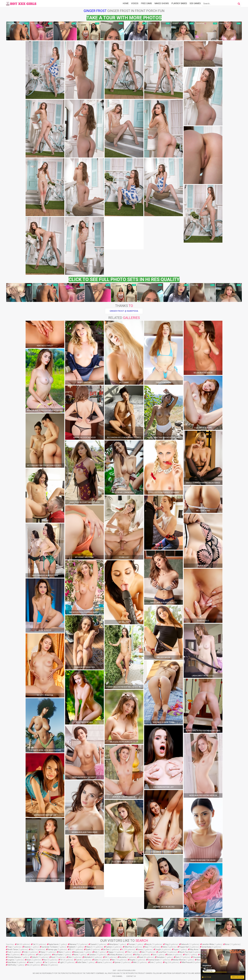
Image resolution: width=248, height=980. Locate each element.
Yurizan (132, 944)
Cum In (79, 960)
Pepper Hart (184, 947)
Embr (26, 952)
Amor (227, 944)
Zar (45, 962)
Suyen (176, 949)
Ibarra (99, 962)
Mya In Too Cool (185, 952)
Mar (113, 960)
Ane (143, 952)
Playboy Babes (179, 3)
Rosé (141, 957)
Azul (53, 957)
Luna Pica (162, 952)
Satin (96, 960)
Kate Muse (11, 962)
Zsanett (93, 944)
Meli (134, 962)
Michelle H (88, 957)
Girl (18, 944)
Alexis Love (78, 952)
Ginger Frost (95, 11)
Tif (61, 960)
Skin (70, 957)
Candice (92, 955)
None (76, 955)
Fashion (109, 947)
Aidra (164, 947)
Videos (134, 3)
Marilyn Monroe (179, 960)
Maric (60, 952)
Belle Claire (81, 962)
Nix (8, 955)
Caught (158, 949)
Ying (166, 944)
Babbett (72, 947)
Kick (95, 952)
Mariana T (73, 944)
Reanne (27, 947)
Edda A (35, 957)
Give (154, 955)
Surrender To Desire (49, 947)
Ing (166, 962)
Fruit (9, 952)
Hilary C (89, 947)
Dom (177, 957)
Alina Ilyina (113, 944)
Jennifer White (208, 944)
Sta (31, 949)
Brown (169, 955)
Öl (70, 949)
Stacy (42, 952)
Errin (152, 962)
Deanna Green (153, 960)
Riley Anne (194, 949)
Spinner (117, 962)
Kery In (148, 944)
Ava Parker (58, 955)
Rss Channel (117, 976)
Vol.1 (187, 955)
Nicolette (122, 957)
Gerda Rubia (206, 947)
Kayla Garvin (54, 944)
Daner (31, 962)
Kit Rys (137, 955)
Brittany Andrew (115, 955)
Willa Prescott (187, 962)
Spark (88, 949)
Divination (160, 957)
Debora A (184, 944)
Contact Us (131, 976)
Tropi (9, 947)
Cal (34, 944)
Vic (28, 965)
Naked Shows (161, 3)
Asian (28, 960)
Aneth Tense (12, 949)
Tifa (128, 952)
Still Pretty (11, 965)
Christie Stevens (14, 957)
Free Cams (146, 3)
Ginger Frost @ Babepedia (124, 311)
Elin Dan (106, 949)
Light (62, 962)
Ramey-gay (52, 949)
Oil (106, 957)
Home (126, 3)
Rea (146, 947)
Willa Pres (128, 947)
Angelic (132, 960)
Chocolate (197, 957)
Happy (110, 952)
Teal (39, 955)
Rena (45, 965)
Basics (140, 949)
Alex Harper (201, 960)
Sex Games (195, 3)
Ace (45, 960)
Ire (23, 955)
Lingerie (10, 960)
